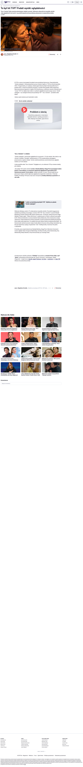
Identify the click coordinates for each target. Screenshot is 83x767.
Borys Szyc (64, 744)
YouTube (43, 259)
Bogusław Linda (44, 741)
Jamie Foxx (3, 745)
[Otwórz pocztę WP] (68, 2)
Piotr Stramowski (24, 741)
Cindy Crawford (44, 747)
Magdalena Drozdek (12, 54)
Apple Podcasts (37, 259)
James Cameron (45, 740)
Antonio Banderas (45, 742)
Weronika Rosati (44, 744)
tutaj (25, 764)
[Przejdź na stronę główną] (2, 3)
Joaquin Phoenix (3, 747)
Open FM (57, 259)
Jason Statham (24, 747)
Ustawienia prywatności (60, 755)
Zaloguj (76, 2)
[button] (72, 2)
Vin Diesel (64, 741)
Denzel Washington (45, 745)
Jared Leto (64, 740)
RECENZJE (15, 2)
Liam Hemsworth (24, 740)
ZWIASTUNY (21, 2)
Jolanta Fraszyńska (24, 744)
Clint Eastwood (3, 740)
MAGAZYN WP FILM (30, 2)
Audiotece (50, 259)
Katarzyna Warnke (65, 745)
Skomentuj (52, 54)
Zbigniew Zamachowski (25, 742)
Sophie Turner (3, 744)
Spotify (30, 259)
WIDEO (37, 2)
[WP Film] (8, 2)
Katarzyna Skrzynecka (25, 745)
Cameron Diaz (64, 742)
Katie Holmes (3, 742)
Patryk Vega (3, 741)
